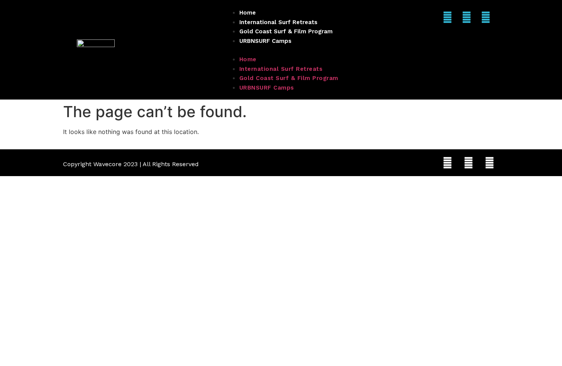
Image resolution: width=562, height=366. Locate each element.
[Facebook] (466, 17)
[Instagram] (447, 17)
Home (247, 12)
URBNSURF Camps (265, 41)
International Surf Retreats (278, 22)
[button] (281, 49)
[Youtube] (485, 17)
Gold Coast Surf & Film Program (286, 31)
